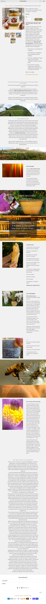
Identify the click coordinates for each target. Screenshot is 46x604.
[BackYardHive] (23, 1)
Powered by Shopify (28, 595)
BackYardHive (20, 595)
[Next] (23, 20)
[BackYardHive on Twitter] (18, 588)
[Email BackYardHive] (28, 588)
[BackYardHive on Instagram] (26, 588)
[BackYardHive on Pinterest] (24, 588)
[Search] (40, 1)
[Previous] (3, 20)
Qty (26, 16)
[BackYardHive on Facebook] (20, 588)
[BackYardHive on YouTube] (22, 588)
